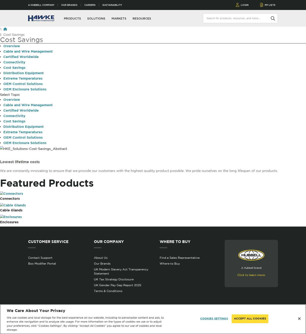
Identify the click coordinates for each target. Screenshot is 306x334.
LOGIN (245, 5)
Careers (90, 5)
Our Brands (69, 5)
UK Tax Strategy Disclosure (114, 279)
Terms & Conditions (108, 291)
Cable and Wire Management (28, 51)
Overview (11, 46)
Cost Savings (14, 67)
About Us (101, 257)
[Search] (273, 18)
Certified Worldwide (21, 57)
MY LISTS (270, 5)
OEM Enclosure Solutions (24, 89)
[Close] (299, 318)
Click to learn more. (251, 275)
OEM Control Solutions (23, 84)
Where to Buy (170, 263)
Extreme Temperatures (22, 78)
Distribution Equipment (23, 73)
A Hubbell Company (41, 5)
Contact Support (40, 257)
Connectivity (14, 62)
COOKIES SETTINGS (214, 319)
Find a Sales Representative (180, 257)
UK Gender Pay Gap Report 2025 (117, 285)
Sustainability (112, 5)
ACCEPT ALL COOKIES (250, 319)
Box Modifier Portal (42, 263)
